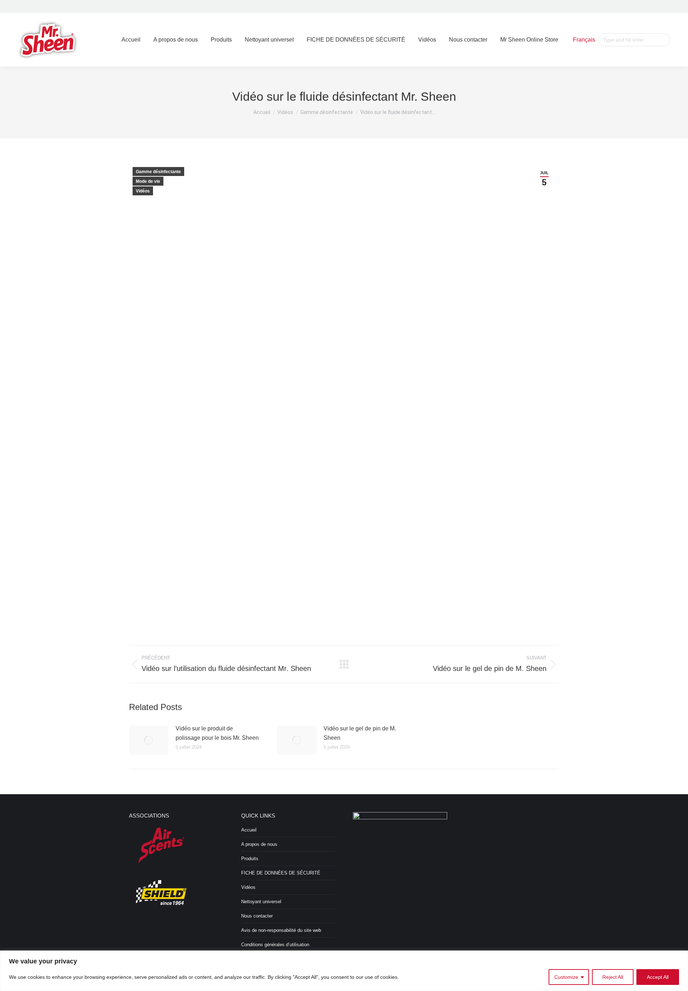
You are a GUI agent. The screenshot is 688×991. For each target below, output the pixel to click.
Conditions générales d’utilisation (275, 944)
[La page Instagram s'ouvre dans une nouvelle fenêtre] (665, 6)
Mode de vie (148, 181)
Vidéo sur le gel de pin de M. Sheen (360, 733)
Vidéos (143, 191)
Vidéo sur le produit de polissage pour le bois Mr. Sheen (217, 733)
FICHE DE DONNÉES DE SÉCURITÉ (280, 873)
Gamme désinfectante (158, 171)
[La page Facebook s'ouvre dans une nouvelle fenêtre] (654, 6)
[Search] (663, 39)
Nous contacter (257, 916)
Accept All (658, 977)
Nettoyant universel (261, 901)
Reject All (612, 977)
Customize (566, 977)
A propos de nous (259, 844)
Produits (249, 858)
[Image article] (148, 740)
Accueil (249, 830)
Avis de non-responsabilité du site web (281, 930)
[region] (344, 970)
